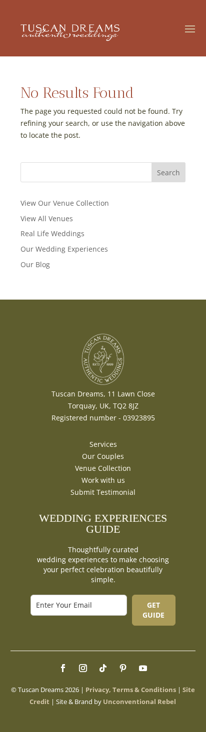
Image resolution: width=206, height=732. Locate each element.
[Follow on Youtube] (143, 668)
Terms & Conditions (144, 689)
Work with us (103, 480)
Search (168, 172)
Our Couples (103, 456)
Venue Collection (103, 468)
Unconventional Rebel (139, 701)
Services (103, 444)
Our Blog (35, 264)
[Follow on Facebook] (63, 668)
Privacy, (98, 689)
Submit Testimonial (103, 492)
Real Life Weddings (52, 233)
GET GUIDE (153, 610)
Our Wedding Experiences (64, 249)
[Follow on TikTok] (103, 668)
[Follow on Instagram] (83, 668)
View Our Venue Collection (64, 203)
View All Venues (46, 218)
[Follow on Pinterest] (123, 668)
